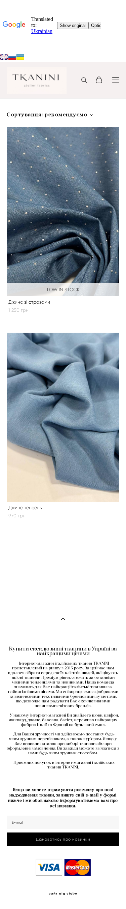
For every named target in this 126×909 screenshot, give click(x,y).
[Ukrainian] (12, 57)
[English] (4, 57)
